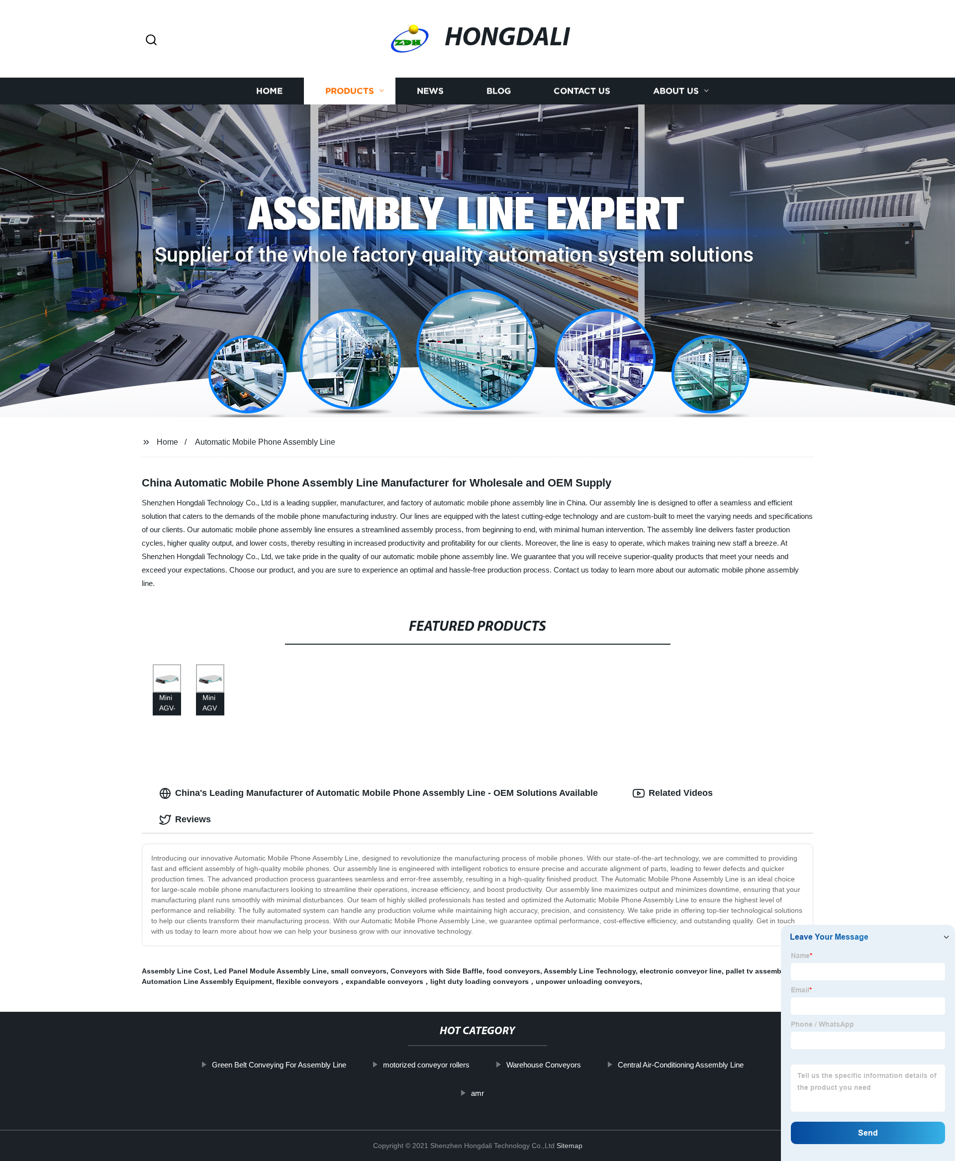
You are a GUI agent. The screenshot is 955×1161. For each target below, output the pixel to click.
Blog (498, 91)
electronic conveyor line (681, 971)
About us (676, 91)
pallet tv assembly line (764, 971)
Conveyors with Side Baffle (436, 971)
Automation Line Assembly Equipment (207, 981)
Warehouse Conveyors (543, 1065)
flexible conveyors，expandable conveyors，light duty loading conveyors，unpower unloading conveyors (458, 981)
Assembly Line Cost (176, 971)
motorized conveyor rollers (426, 1065)
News (430, 91)
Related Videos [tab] (681, 793)
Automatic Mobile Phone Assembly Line (265, 442)
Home (269, 91)
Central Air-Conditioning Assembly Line (681, 1065)
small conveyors (358, 971)
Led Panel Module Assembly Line (270, 971)
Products (349, 91)
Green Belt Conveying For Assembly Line (279, 1065)
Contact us (582, 91)
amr (477, 1093)
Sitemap (569, 1146)
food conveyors (513, 971)
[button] (151, 40)
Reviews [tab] (193, 819)
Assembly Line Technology (590, 971)
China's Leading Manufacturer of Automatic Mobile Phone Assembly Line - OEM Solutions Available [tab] (386, 793)
